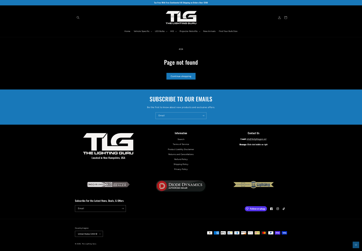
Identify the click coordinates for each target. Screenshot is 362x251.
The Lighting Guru (89, 244)
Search (181, 139)
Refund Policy (181, 159)
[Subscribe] (203, 115)
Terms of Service (181, 144)
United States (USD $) (87, 234)
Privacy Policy (181, 169)
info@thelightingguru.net (256, 139)
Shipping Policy (181, 164)
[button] (78, 17)
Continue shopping (181, 76)
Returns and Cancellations (181, 154)
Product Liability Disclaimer (181, 149)
